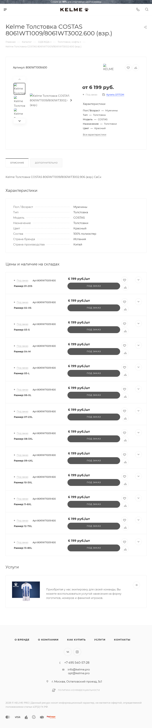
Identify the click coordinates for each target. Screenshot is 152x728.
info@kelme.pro (79, 669)
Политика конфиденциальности (79, 690)
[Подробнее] (136, 585)
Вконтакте (68, 652)
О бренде (22, 639)
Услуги (99, 639)
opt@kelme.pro (79, 673)
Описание (17, 162)
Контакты (122, 639)
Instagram (77, 652)
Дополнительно (46, 162)
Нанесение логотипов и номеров (75, 583)
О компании (48, 639)
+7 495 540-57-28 (76, 662)
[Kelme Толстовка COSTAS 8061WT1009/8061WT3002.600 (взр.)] (53, 100)
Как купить (76, 639)
